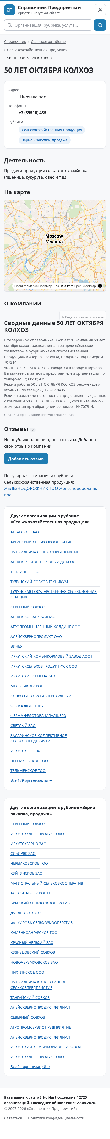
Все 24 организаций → (30, 1066)
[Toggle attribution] (100, 286)
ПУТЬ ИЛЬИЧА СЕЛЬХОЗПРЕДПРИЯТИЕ (44, 552)
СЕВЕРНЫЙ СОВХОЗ (27, 607)
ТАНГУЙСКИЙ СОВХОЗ (30, 997)
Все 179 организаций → (31, 780)
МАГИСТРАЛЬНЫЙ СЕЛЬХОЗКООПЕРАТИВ (46, 883)
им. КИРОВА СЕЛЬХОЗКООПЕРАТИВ (41, 922)
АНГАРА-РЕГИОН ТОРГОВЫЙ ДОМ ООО (44, 561)
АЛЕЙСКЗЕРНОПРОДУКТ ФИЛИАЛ (40, 1007)
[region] (55, 245)
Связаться (13, 1117)
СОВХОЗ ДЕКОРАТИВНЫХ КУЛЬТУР (40, 695)
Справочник (15, 41)
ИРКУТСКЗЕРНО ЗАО (28, 843)
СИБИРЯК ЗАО (23, 853)
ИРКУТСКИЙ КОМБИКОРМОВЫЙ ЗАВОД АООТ (51, 656)
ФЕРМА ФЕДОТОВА (27, 705)
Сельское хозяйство (48, 41)
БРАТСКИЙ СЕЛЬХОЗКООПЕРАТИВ (40, 903)
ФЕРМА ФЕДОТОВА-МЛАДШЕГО (38, 715)
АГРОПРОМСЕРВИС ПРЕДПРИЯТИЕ (40, 1027)
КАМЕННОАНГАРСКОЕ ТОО (33, 932)
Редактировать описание (83, 317)
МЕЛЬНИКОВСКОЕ (26, 686)
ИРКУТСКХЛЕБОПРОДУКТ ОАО (37, 833)
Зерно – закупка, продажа (45, 140)
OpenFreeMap (24, 285)
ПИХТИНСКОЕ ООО (27, 972)
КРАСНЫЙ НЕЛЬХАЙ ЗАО (31, 942)
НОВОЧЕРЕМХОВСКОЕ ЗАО (34, 962)
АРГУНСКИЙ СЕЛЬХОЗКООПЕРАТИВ (41, 542)
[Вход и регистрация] (100, 9)
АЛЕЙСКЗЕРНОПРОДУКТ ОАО (36, 636)
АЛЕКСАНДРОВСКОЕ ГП (30, 893)
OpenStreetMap (85, 285)
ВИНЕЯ (16, 646)
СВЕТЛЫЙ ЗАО (23, 725)
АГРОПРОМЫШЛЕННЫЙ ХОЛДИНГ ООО (45, 626)
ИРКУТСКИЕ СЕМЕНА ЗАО (32, 676)
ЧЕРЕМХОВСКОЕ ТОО (29, 760)
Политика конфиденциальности (56, 1117)
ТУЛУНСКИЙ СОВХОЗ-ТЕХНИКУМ (39, 581)
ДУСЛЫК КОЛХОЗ (25, 912)
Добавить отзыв (26, 459)
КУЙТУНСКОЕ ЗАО (26, 873)
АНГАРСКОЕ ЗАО (24, 532)
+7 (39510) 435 (32, 113)
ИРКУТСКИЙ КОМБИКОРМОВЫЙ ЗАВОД (45, 1046)
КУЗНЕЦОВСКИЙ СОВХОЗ (32, 952)
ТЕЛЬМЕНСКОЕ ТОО (28, 770)
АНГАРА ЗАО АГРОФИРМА (32, 616)
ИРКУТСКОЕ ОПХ (25, 750)
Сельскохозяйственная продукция (37, 49)
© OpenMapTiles (47, 285)
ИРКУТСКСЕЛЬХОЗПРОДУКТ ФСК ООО (43, 666)
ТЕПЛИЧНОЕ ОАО (25, 571)
